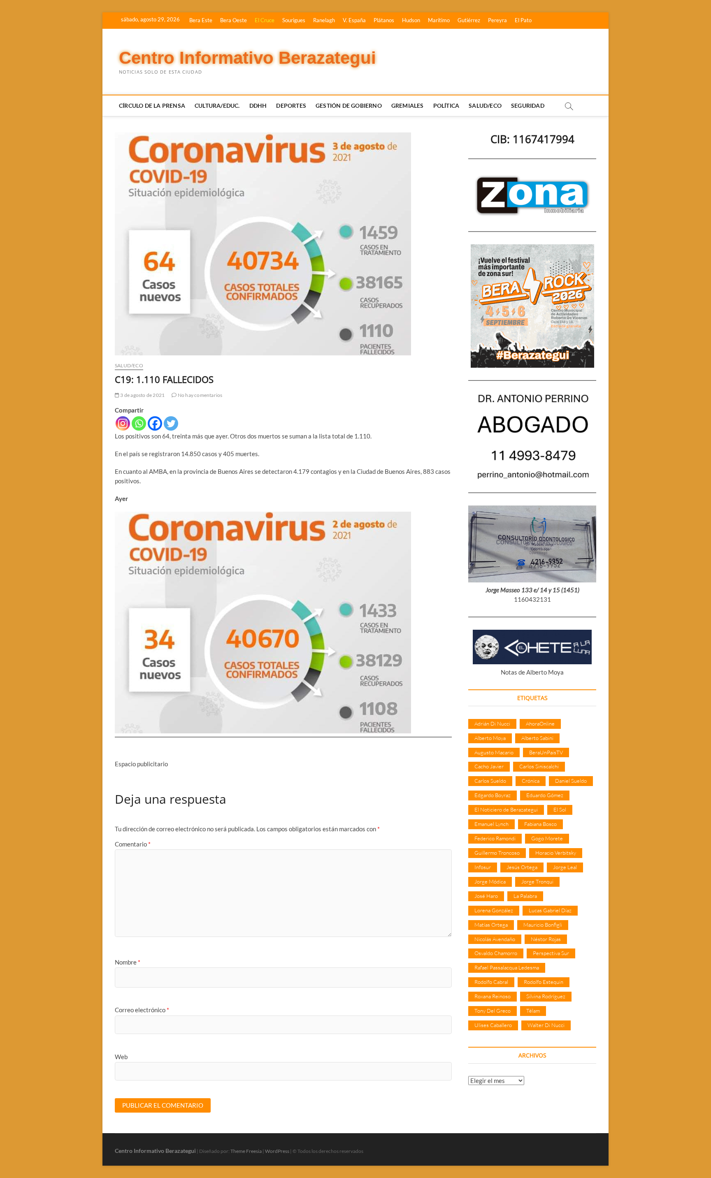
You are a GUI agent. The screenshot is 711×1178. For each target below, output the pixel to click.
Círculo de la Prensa (152, 105)
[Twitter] (171, 423)
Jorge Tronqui (537, 881)
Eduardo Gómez (544, 795)
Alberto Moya (490, 738)
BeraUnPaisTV (546, 752)
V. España (354, 20)
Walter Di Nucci (546, 1025)
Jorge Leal (565, 867)
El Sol (559, 809)
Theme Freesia (246, 1151)
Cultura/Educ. (217, 105)
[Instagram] (123, 423)
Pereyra (497, 20)
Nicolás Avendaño (494, 939)
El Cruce (264, 20)
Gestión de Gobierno (349, 105)
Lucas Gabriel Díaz (550, 910)
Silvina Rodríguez (545, 996)
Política (446, 105)
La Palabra (525, 896)
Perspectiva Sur (551, 953)
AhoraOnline (540, 723)
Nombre (127, 962)
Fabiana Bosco (540, 824)
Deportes (291, 105)
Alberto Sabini (537, 738)
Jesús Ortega (522, 867)
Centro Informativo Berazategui (247, 57)
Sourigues (293, 20)
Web (121, 1056)
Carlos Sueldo (490, 780)
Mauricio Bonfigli (542, 924)
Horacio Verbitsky (555, 852)
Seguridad (527, 105)
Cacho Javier (489, 766)
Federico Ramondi (495, 838)
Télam (533, 1010)
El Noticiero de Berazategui (506, 809)
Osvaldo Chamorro (495, 953)
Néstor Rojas (546, 939)
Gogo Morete (547, 838)
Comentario (133, 844)
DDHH (258, 105)
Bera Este (200, 20)
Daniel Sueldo (571, 780)
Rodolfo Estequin (543, 982)
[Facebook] (155, 423)
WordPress (277, 1151)
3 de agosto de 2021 (142, 395)
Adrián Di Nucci (492, 723)
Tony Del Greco (492, 1010)
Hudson (411, 20)
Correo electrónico (142, 1009)
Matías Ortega (491, 924)
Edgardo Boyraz (492, 795)
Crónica (530, 780)
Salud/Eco (485, 105)
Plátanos (384, 20)
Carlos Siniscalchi (539, 766)
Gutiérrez (469, 20)
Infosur (482, 867)
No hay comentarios (199, 395)
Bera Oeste (233, 20)
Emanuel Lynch (491, 824)
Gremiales (407, 105)
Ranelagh (324, 20)
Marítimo (439, 20)
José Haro (486, 896)
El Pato (523, 20)
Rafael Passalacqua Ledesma (506, 967)
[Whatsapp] (139, 423)
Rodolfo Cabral (491, 982)
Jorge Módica (490, 881)
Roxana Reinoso (492, 996)
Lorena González (493, 910)
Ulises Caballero (493, 1025)
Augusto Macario (494, 752)
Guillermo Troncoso (497, 852)
